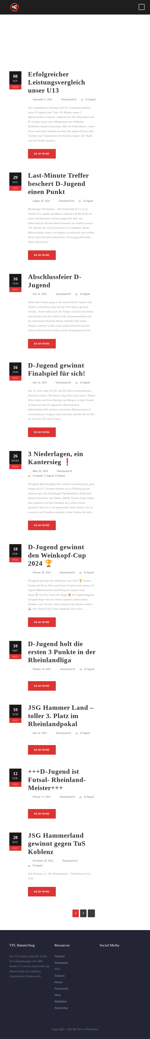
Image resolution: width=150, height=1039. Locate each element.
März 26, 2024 (40, 471)
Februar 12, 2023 (41, 796)
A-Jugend (37, 475)
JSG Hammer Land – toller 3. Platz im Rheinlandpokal (61, 716)
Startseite (60, 956)
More (58, 995)
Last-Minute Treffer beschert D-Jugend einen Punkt (58, 183)
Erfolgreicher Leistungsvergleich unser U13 (56, 82)
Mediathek (61, 1001)
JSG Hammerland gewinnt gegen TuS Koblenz (57, 843)
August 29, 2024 (41, 200)
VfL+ (58, 969)
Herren (59, 982)
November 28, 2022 (43, 860)
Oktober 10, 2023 (42, 669)
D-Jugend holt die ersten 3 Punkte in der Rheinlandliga (61, 652)
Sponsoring (61, 1007)
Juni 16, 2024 (40, 294)
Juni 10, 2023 (40, 733)
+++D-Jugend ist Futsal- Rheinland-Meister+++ (57, 780)
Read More (42, 153)
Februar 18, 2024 (41, 572)
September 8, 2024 (42, 99)
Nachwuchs (61, 988)
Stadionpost (61, 962)
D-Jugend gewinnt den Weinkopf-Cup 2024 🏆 (57, 555)
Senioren (60, 975)
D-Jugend (90, 99)
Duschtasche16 (68, 99)
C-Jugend (49, 475)
